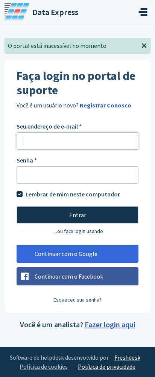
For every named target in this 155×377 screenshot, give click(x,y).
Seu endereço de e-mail (49, 126)
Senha (27, 160)
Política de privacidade (106, 366)
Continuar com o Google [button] (66, 253)
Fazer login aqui (110, 324)
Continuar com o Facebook (69, 276)
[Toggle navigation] (142, 12)
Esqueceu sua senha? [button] (77, 299)
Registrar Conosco (105, 105)
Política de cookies (44, 366)
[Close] (144, 45)
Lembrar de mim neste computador (73, 194)
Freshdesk (127, 357)
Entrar (77, 215)
